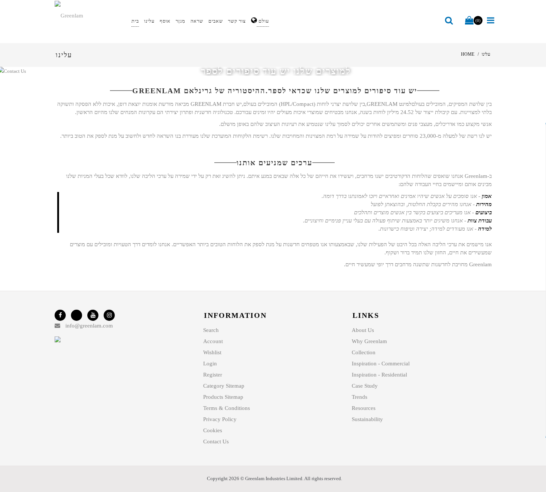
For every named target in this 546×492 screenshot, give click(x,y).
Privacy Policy (220, 419)
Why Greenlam (369, 341)
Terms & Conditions (226, 408)
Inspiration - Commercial (381, 363)
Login (210, 363)
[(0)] (469, 21)
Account (213, 341)
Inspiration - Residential (379, 375)
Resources (364, 408)
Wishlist (212, 352)
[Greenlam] (89, 15)
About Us (363, 330)
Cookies (212, 430)
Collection (364, 352)
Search (211, 330)
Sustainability (367, 419)
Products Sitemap (223, 397)
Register (212, 375)
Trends (359, 397)
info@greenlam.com (89, 326)
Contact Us (216, 441)
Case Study (365, 386)
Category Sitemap (223, 386)
